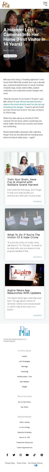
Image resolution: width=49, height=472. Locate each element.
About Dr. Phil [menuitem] (24, 437)
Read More (38, 201)
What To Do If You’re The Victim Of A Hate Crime (23, 236)
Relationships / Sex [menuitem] (24, 376)
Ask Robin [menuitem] (24, 407)
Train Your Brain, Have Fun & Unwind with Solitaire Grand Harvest (22, 182)
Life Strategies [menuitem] (24, 361)
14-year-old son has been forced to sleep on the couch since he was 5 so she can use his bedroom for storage (23, 104)
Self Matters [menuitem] (24, 382)
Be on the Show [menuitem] (24, 402)
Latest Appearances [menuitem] (24, 447)
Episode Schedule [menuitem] (24, 432)
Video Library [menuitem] (24, 422)
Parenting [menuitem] (24, 371)
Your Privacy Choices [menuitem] (35, 463)
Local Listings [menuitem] (24, 427)
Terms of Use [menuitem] (21, 463)
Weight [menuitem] (24, 387)
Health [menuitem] (24, 356)
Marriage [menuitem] (24, 366)
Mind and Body (10, 56)
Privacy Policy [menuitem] (10, 463)
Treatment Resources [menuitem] (24, 442)
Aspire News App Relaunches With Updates (24, 292)
